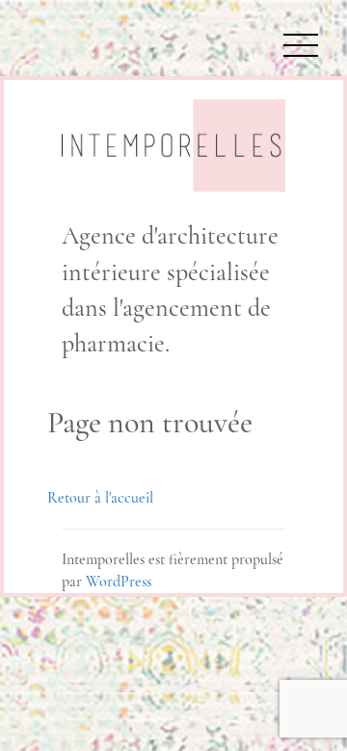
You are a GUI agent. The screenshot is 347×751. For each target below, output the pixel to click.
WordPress (118, 581)
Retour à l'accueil (100, 497)
